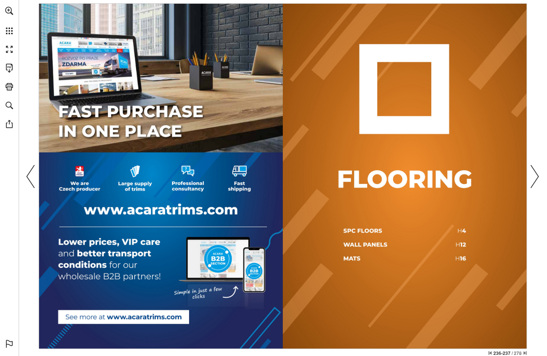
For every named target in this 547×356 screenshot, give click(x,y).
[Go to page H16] (405, 258)
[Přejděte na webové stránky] (123, 316)
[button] (9, 10)
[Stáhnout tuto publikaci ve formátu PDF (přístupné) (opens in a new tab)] (9, 68)
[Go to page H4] (405, 230)
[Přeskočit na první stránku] (490, 353)
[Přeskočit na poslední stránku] (525, 353)
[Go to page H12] (405, 244)
